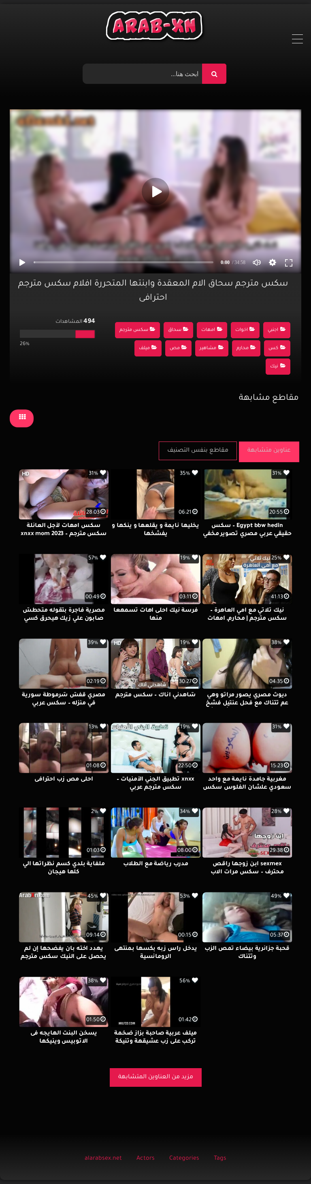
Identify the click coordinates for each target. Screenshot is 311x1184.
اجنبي (273, 330)
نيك (274, 366)
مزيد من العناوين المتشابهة (155, 1077)
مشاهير (208, 348)
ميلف (144, 348)
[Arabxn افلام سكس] (155, 27)
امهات (208, 330)
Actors (145, 1159)
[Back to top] (285, 1160)
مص (175, 348)
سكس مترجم (133, 330)
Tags (220, 1159)
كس (273, 348)
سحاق (174, 330)
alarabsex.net (103, 1159)
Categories (184, 1159)
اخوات (241, 330)
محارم (242, 348)
